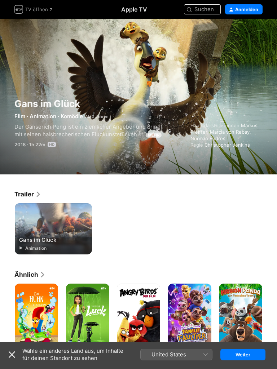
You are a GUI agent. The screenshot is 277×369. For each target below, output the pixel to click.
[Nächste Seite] (270, 316)
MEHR (153, 135)
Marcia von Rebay (230, 132)
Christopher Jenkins (227, 145)
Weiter (243, 354)
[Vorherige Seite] (7, 316)
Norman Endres (207, 138)
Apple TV (134, 9)
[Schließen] (12, 354)
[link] (27, 194)
